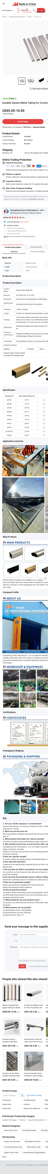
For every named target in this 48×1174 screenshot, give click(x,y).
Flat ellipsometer (29, 1100)
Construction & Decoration (17, 17)
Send (22, 966)
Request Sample (39, 127)
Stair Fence (37, 17)
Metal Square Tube (33, 1147)
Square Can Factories (12, 1141)
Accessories (6, 1100)
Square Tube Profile (11, 1152)
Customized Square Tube (13, 1147)
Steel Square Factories (33, 1141)
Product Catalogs (35, 1095)
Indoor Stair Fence (10, 1130)
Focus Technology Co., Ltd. (29, 1165)
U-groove (27, 1104)
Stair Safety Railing (29, 1130)
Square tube (6, 1104)
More (4, 1157)
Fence (30, 17)
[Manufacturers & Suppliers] (24, 4)
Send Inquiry (23, 121)
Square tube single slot (32, 1108)
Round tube (6, 1108)
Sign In (5, 236)
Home (4, 17)
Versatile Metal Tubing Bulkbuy (34, 1152)
